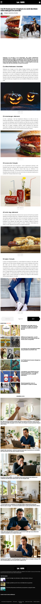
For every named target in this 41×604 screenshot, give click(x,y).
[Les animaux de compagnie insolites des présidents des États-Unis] (10, 353)
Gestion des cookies (28, 601)
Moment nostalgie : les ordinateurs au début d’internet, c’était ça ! (19, 578)
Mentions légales (37, 601)
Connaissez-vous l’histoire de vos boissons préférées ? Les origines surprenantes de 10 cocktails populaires (30, 373)
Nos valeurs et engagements (7, 601)
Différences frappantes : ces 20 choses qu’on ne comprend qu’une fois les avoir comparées (30, 338)
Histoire (9, 323)
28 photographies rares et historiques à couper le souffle (29, 383)
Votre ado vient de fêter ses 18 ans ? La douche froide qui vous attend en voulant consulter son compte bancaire (20, 532)
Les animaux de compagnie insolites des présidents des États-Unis (30, 349)
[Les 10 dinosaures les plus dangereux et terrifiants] (10, 364)
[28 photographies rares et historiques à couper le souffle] (10, 388)
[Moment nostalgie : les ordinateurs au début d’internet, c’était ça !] (3, 579)
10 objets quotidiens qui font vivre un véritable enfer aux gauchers (19, 582)
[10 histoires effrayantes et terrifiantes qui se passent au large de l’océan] (3, 589)
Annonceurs (15, 601)
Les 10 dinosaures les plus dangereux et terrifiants (30, 360)
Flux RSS (20, 602)
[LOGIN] (39, 2)
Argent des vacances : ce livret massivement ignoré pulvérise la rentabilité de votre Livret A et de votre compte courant (20, 450)
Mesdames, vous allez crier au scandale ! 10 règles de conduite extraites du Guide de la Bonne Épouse (29, 327)
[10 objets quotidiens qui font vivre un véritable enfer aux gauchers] (3, 584)
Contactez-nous (21, 601)
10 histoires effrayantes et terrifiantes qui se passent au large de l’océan (20, 587)
